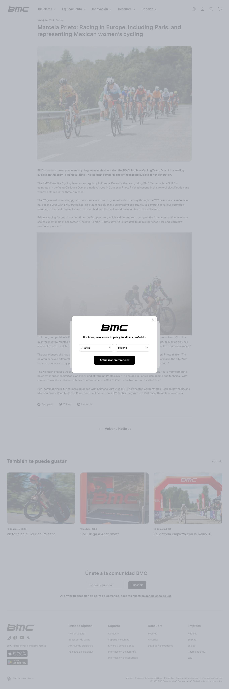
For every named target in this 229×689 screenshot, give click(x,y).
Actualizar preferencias (114, 360)
